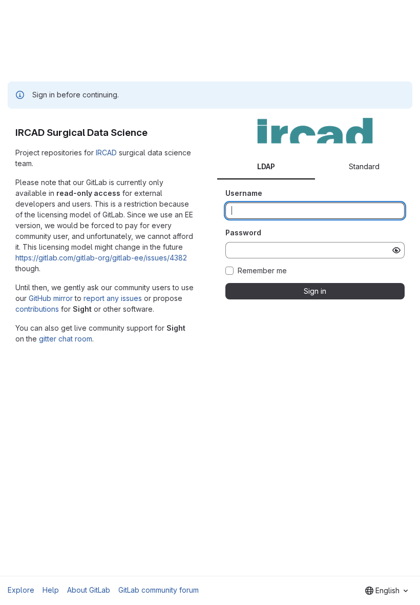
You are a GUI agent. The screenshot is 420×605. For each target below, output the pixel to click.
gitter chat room (65, 338)
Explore (21, 590)
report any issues (112, 298)
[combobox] (386, 590)
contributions (37, 309)
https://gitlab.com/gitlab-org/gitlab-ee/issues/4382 (101, 257)
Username (243, 193)
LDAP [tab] (266, 166)
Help (51, 590)
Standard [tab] (364, 166)
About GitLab (88, 590)
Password (243, 232)
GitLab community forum (158, 590)
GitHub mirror (51, 298)
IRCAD (106, 152)
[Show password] (396, 250)
